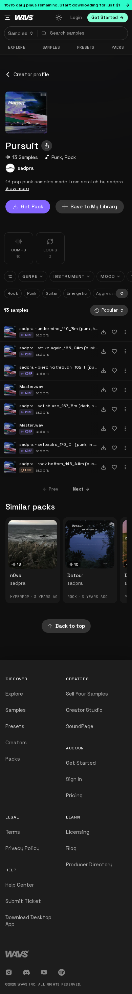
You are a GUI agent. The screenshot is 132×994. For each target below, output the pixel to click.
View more (17, 188)
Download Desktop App (28, 920)
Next (78, 489)
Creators (16, 742)
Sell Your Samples (87, 693)
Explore (16, 47)
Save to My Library (93, 206)
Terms (12, 832)
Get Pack (32, 206)
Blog (71, 848)
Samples (51, 47)
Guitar (52, 293)
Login (76, 17)
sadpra (26, 168)
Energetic (77, 293)
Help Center (19, 885)
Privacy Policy (22, 848)
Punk (56, 157)
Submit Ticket (23, 901)
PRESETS (85, 47)
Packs (118, 47)
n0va (15, 575)
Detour (75, 575)
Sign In (74, 779)
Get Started (81, 763)
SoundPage (79, 726)
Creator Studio (84, 710)
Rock (70, 157)
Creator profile (31, 74)
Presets (14, 726)
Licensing (77, 832)
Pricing (74, 795)
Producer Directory (89, 864)
